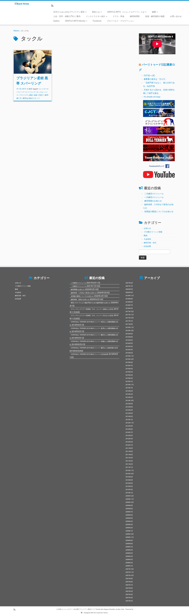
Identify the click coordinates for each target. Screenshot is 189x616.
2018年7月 (129, 305)
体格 (35, 95)
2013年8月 (129, 407)
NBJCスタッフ (34, 98)
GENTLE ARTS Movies (75, 20)
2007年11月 (130, 572)
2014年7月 (129, 388)
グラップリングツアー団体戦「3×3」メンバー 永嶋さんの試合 (92, 309)
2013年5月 (129, 413)
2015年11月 (130, 356)
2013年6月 (129, 410)
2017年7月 (129, 321)
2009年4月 (129, 521)
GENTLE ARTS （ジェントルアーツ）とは (126, 11)
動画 (30, 89)
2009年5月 (129, 518)
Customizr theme (102, 612)
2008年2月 (129, 562)
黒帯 (24, 98)
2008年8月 (129, 543)
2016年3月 (129, 349)
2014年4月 (129, 394)
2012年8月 (129, 429)
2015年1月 (129, 381)
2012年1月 (129, 445)
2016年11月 (130, 327)
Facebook (97, 20)
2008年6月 (129, 550)
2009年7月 (129, 512)
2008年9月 (129, 540)
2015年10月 (130, 359)
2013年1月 (129, 419)
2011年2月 (129, 464)
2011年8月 (129, 451)
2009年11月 (130, 499)
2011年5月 (129, 457)
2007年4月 (129, 594)
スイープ (20, 92)
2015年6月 (129, 368)
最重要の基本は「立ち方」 (155, 79)
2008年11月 (130, 537)
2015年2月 (129, 378)
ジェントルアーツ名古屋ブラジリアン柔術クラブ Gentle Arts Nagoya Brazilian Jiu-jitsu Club (93, 609)
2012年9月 (129, 426)
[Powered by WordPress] (82, 612)
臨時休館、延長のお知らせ (80, 299)
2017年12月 (130, 311)
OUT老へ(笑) (149, 75)
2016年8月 (129, 337)
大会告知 (147, 239)
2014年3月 (129, 397)
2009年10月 (130, 502)
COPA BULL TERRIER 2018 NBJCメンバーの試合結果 (89, 354)
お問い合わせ (176, 16)
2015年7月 (129, 365)
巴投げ (41, 95)
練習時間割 (135, 16)
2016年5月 (129, 343)
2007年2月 (129, 601)
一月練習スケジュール (154, 197)
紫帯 (46, 95)
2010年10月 (130, 473)
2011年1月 (129, 467)
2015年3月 (129, 375)
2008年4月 (129, 556)
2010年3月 (129, 489)
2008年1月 (129, 566)
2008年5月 (129, 553)
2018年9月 (129, 298)
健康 (154, 11)
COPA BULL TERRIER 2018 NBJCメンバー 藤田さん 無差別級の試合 (94, 348)
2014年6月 (129, 391)
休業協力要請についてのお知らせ (158, 211)
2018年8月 (129, 302)
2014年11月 (130, 384)
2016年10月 (130, 330)
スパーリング (30, 92)
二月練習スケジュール (154, 193)
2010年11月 (130, 470)
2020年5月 (129, 289)
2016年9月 (129, 333)
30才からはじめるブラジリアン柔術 (69, 11)
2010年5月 (129, 486)
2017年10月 (130, 318)
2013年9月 (129, 403)
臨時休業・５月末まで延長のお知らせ (84, 293)
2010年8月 (129, 480)
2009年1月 (129, 531)
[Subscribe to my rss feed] (53, 5)
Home (16, 30)
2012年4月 (129, 438)
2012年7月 (129, 432)
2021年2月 (129, 283)
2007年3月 (129, 597)
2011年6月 (129, 454)
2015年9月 (129, 362)
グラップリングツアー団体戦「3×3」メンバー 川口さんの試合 (92, 315)
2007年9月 (129, 578)
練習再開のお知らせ (153, 200)
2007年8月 (129, 581)
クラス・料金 (118, 16)
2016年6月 (129, 340)
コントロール (43, 89)
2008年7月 (129, 546)
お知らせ (147, 228)
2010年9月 (129, 477)
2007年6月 (129, 588)
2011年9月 (129, 448)
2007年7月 (129, 585)
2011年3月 (129, 461)
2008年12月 (130, 534)
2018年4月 (129, 308)
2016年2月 (129, 353)
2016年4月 (129, 346)
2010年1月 (129, 492)
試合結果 (147, 246)
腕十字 (19, 98)
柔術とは (96, 11)
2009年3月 (129, 524)
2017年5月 (129, 324)
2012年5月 (129, 435)
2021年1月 (129, 286)
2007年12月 (130, 569)
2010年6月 (129, 483)
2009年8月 (129, 508)
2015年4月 (129, 372)
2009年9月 (129, 505)
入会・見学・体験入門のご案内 (66, 16)
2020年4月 (129, 292)
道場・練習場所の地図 (155, 16)
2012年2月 (129, 442)
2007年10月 (130, 575)
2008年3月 (129, 559)
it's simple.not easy (152, 96)
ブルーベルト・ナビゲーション (120, 20)
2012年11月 (130, 422)
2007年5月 (129, 591)
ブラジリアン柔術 (26, 95)
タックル (39, 92)
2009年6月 (129, 515)
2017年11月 (130, 314)
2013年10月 (130, 400)
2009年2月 (129, 527)
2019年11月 (130, 295)
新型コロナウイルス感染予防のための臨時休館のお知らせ (90, 303)
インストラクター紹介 (96, 16)
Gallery (56, 20)
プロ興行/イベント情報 (153, 231)
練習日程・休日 (150, 242)
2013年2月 (129, 416)
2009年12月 (130, 496)
